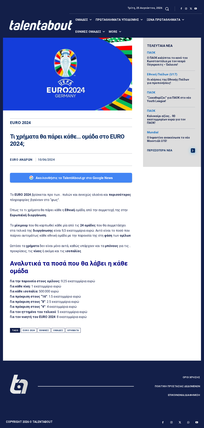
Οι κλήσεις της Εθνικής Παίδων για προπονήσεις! (168, 81)
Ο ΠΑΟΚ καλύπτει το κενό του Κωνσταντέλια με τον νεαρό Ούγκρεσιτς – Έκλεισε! (167, 61)
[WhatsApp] (128, 159)
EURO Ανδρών (21, 159)
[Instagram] (186, 8)
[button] (167, 9)
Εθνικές (44, 330)
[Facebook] (181, 8)
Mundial (152, 132)
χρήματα (73, 330)
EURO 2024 (29, 330)
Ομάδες (58, 330)
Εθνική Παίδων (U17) (162, 74)
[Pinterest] (119, 159)
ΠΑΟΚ (151, 52)
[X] (190, 8)
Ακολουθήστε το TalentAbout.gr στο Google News (74, 177)
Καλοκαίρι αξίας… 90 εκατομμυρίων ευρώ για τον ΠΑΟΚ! (166, 119)
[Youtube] (195, 8)
